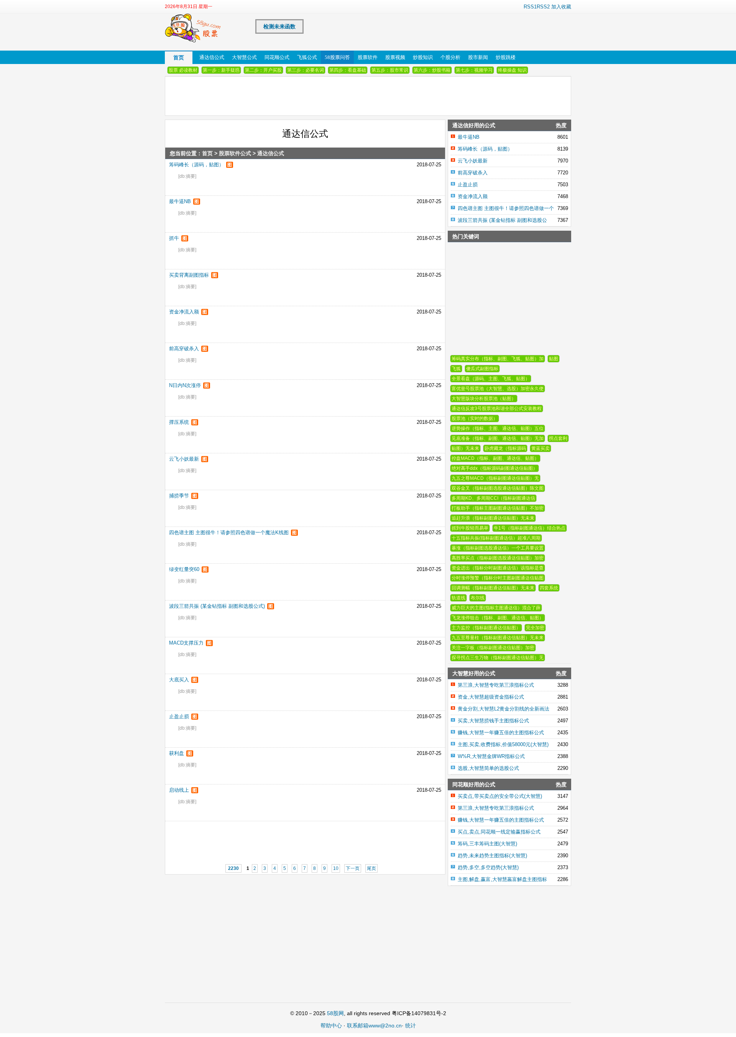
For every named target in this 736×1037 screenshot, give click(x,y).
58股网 (335, 1013)
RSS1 (530, 7)
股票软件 (368, 57)
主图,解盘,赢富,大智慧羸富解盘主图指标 (502, 879)
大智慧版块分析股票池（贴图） (484, 398)
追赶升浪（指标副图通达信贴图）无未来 (493, 518)
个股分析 (450, 57)
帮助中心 (331, 1025)
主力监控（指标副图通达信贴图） (486, 627)
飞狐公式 (307, 57)
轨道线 (458, 598)
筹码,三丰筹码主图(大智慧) (487, 844)
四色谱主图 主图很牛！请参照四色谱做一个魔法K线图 (229, 532)
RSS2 (543, 7)
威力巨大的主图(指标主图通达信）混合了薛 (496, 607)
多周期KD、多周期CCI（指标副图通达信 (493, 498)
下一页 (353, 868)
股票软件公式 (235, 153)
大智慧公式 (244, 57)
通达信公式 (211, 57)
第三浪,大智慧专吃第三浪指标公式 (496, 685)
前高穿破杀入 (184, 348)
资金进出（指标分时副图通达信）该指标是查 (498, 568)
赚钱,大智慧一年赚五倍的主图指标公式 (501, 732)
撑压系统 (179, 422)
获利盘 (176, 753)
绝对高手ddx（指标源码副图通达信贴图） (494, 468)
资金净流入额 (184, 312)
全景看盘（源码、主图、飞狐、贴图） (491, 378)
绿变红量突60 (184, 569)
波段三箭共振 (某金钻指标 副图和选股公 (502, 220)
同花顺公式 (276, 57)
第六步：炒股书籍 (432, 70)
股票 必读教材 (183, 70)
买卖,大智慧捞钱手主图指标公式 (493, 721)
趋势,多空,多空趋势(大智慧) (488, 867)
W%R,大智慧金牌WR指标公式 (491, 756)
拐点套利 (558, 438)
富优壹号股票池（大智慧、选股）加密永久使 (498, 388)
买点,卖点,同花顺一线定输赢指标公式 (499, 832)
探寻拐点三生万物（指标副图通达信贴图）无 (498, 657)
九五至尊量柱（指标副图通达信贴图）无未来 (498, 637)
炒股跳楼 (506, 57)
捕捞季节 (179, 496)
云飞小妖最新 (184, 459)
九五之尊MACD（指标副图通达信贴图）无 (495, 478)
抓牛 (174, 238)
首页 (178, 57)
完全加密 (535, 627)
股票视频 (395, 57)
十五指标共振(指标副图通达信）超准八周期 (496, 538)
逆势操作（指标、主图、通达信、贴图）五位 (498, 428)
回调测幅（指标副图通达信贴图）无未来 (493, 588)
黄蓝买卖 (540, 448)
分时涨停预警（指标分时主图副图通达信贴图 (498, 578)
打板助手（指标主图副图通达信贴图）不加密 (498, 508)
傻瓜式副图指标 (482, 368)
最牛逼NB (180, 201)
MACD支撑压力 (186, 643)
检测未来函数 (279, 26)
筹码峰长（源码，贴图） (196, 164)
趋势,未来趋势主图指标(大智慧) (492, 855)
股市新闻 (478, 57)
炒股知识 (423, 57)
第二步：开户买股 (263, 70)
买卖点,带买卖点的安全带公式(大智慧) (500, 796)
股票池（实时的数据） (475, 418)
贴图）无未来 (465, 448)
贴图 (553, 358)
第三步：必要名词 (305, 70)
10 (335, 868)
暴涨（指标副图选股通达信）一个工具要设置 (498, 548)
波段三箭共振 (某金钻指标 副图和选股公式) (217, 606)
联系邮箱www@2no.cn (374, 1025)
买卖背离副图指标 (189, 275)
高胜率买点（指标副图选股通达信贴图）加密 (498, 558)
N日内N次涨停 (185, 385)
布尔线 (478, 598)
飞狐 (456, 368)
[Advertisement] (286, 838)
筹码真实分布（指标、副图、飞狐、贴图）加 (498, 358)
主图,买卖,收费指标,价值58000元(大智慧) (503, 744)
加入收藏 (561, 7)
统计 (410, 1025)
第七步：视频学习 (474, 70)
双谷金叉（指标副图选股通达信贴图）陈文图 (498, 488)
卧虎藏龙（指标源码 (505, 448)
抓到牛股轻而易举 (470, 528)
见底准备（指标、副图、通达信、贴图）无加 (498, 438)
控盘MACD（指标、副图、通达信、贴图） (495, 458)
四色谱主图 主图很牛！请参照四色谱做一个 (506, 208)
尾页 (371, 868)
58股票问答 (337, 57)
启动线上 (179, 790)
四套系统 (549, 588)
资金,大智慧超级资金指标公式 (491, 697)
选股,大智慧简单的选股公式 (488, 768)
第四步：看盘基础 (347, 70)
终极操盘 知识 (512, 70)
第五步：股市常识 (389, 70)
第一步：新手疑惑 (221, 70)
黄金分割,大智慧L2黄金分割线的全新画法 (503, 709)
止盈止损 (179, 716)
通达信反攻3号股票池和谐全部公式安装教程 (497, 408)
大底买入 (179, 680)
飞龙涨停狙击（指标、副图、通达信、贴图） (498, 617)
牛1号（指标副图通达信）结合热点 (529, 528)
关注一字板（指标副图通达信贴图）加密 (493, 647)
